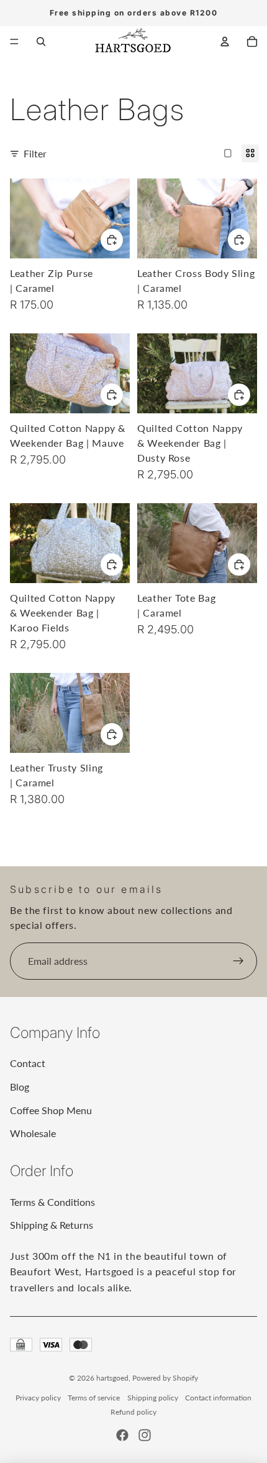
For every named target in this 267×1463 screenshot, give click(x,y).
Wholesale (33, 1133)
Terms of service (94, 1397)
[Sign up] (238, 961)
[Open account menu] (224, 41)
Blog (19, 1086)
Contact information (218, 1397)
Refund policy (133, 1412)
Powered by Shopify (165, 1377)
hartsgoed (112, 1377)
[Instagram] (144, 1435)
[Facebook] (122, 1435)
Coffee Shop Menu (51, 1110)
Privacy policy (38, 1397)
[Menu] (14, 41)
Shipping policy (152, 1397)
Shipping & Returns (51, 1225)
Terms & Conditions (52, 1202)
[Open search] (41, 41)
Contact (27, 1063)
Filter (35, 153)
